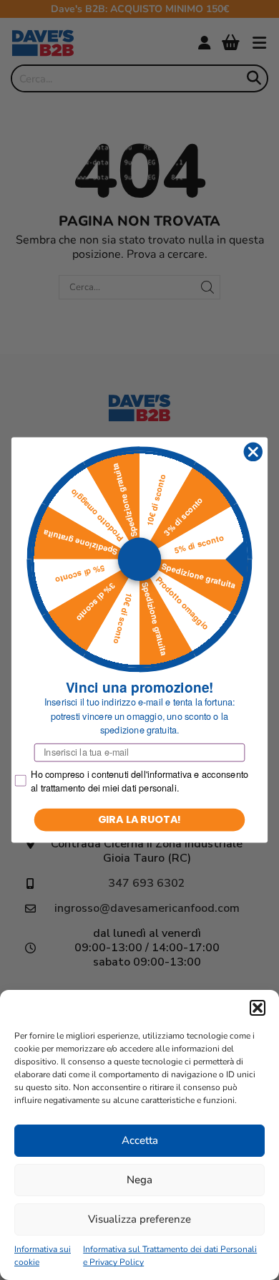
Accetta (140, 1140)
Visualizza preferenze (139, 1219)
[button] (257, 1008)
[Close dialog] (253, 452)
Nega (139, 1180)
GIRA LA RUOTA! (140, 819)
